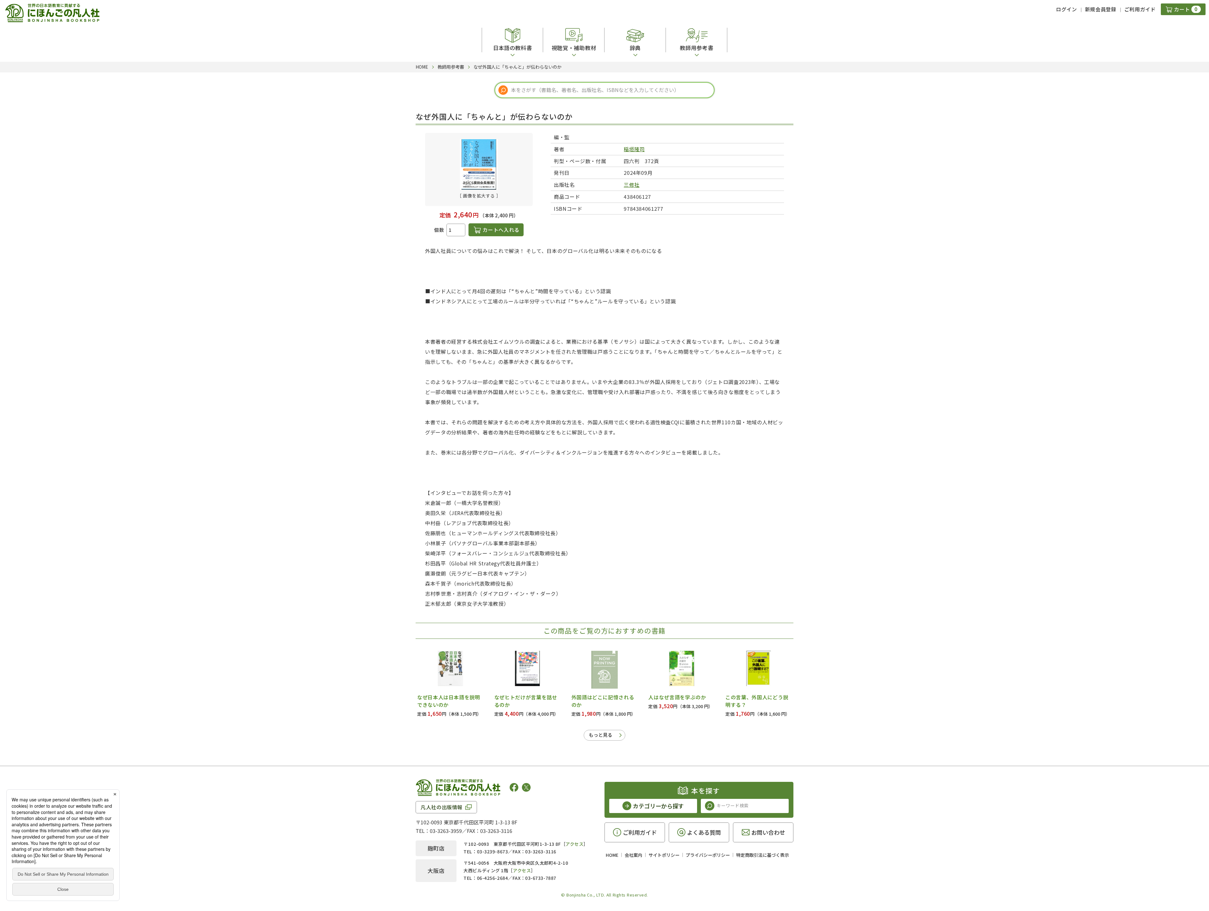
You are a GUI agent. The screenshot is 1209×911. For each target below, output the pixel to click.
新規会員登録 (1100, 9)
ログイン (1066, 9)
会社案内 (633, 855)
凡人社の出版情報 (442, 807)
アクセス (574, 844)
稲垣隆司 (634, 149)
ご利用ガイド (1140, 9)
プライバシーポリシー (708, 855)
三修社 (631, 184)
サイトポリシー (664, 855)
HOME (612, 855)
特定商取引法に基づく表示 (762, 855)
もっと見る (600, 734)
